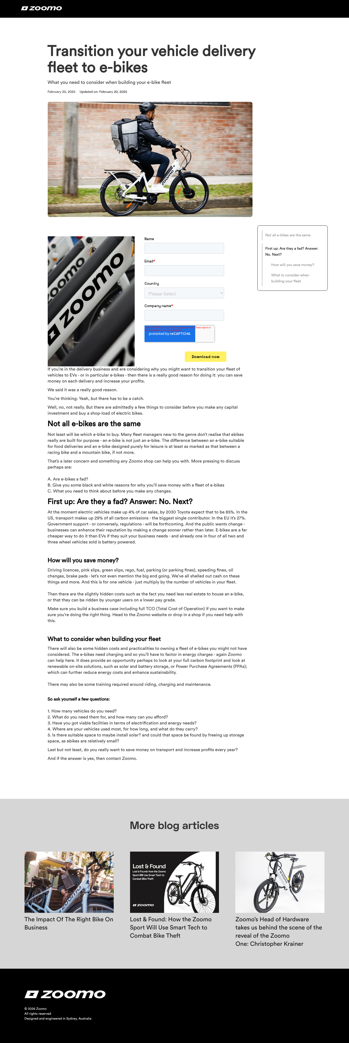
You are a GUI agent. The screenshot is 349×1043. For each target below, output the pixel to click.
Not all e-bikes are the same (288, 235)
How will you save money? (293, 265)
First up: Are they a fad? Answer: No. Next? (291, 251)
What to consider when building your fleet (290, 278)
